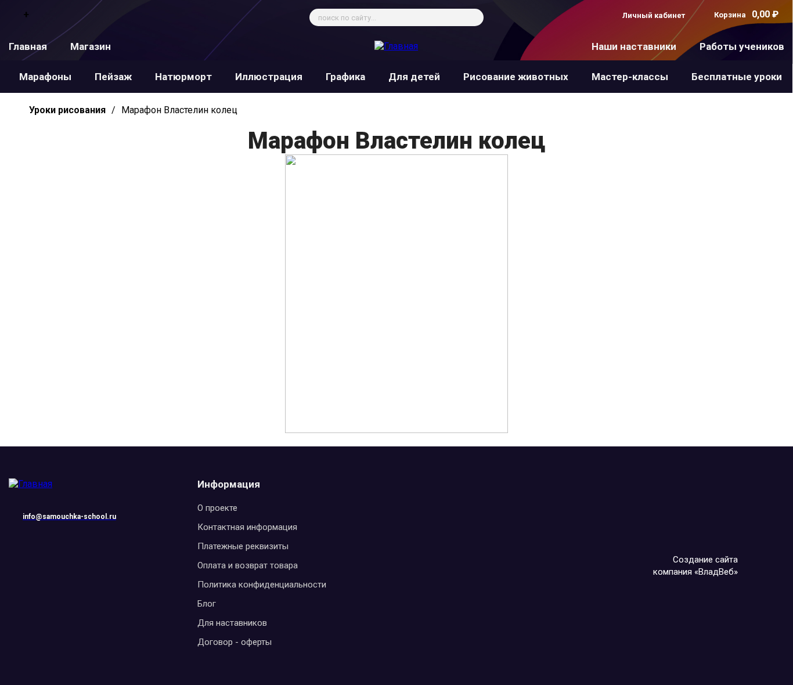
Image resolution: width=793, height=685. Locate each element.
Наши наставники (634, 46)
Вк (109, 540)
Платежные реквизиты (243, 546)
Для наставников (232, 623)
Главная (28, 46)
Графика (345, 76)
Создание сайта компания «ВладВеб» (695, 565)
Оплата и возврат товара (247, 565)
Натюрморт (183, 76)
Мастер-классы (630, 76)
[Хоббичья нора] (396, 429)
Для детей (414, 76)
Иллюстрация (268, 76)
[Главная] (396, 46)
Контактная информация (247, 527)
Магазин (90, 46)
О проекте (217, 508)
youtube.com (89, 540)
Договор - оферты (234, 642)
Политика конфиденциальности (261, 584)
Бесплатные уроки (736, 76)
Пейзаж (113, 76)
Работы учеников (742, 46)
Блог (206, 604)
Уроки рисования (67, 110)
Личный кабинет (653, 15)
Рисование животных (515, 76)
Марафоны (45, 76)
